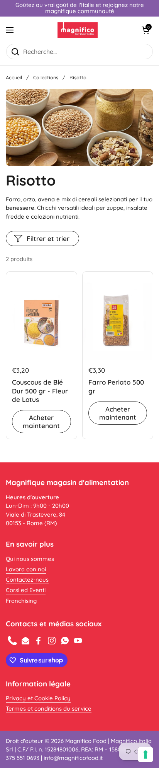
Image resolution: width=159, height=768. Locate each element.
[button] (145, 30)
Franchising (21, 600)
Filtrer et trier (48, 238)
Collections (45, 77)
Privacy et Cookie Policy (38, 698)
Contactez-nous (27, 579)
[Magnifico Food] (78, 30)
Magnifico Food (86, 741)
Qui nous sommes (30, 558)
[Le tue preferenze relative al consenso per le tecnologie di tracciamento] (145, 754)
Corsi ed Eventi (26, 590)
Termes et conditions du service (48, 708)
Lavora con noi (26, 569)
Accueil (14, 77)
